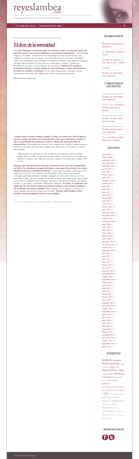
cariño (111, 373)
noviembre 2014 (108, 305)
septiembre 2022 (108, 166)
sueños (115, 380)
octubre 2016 (107, 276)
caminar (104, 374)
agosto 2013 (106, 346)
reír (103, 390)
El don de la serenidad (34, 44)
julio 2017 (106, 253)
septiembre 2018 (108, 221)
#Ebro (113, 370)
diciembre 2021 (108, 180)
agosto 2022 (106, 169)
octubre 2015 (107, 282)
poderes (107, 360)
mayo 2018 (106, 227)
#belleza (119, 373)
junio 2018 (106, 224)
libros (121, 386)
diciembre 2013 (108, 335)
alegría (121, 414)
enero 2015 (106, 300)
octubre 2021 (107, 183)
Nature (106, 370)
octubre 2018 (107, 218)
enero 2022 (106, 177)
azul (104, 404)
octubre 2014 (107, 308)
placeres (107, 418)
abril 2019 (106, 201)
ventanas (117, 360)
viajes (121, 370)
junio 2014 (106, 320)
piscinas (109, 404)
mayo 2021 (106, 192)
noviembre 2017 (108, 244)
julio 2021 (106, 186)
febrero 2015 (107, 297)
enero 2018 (106, 238)
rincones (106, 377)
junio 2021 (106, 189)
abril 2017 (106, 259)
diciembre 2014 (108, 303)
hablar (109, 380)
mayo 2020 (106, 195)
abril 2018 (106, 230)
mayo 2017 (106, 256)
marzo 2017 (106, 262)
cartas (112, 397)
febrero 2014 (107, 332)
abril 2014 (106, 326)
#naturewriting (110, 363)
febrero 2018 (107, 235)
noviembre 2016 (108, 273)
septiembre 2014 (108, 311)
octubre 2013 (107, 340)
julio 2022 (106, 171)
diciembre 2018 (108, 212)
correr (117, 367)
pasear (106, 414)
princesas (116, 407)
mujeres (106, 383)
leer (109, 400)
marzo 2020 (106, 198)
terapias (120, 390)
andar (112, 366)
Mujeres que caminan (44, 202)
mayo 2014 (106, 323)
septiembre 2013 (108, 343)
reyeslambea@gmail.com (64, 202)
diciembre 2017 (108, 241)
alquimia (118, 400)
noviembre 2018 (108, 215)
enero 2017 (106, 267)
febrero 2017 (107, 265)
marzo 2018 (106, 233)
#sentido (107, 407)
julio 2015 (106, 288)
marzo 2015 (106, 294)
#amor (117, 397)
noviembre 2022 (108, 163)
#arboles (110, 390)
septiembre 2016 (108, 279)
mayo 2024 (106, 154)
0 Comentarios (29, 202)
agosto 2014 (106, 314)
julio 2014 (106, 317)
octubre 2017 (107, 247)
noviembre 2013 (108, 337)
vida (105, 393)
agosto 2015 (106, 285)
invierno (115, 393)
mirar (105, 400)
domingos (119, 411)
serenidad (108, 411)
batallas (106, 397)
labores (104, 380)
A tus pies (106, 67)
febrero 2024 (107, 157)
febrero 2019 (107, 206)
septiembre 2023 (108, 160)
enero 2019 (106, 209)
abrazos (114, 415)
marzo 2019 (106, 203)
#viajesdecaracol (110, 386)
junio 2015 (106, 291)
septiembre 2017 (108, 250)
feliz (114, 404)
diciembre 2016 (108, 270)
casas (110, 394)
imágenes (120, 377)
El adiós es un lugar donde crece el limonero (113, 107)
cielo (114, 377)
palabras (121, 394)
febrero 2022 (107, 174)
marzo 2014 (106, 329)
